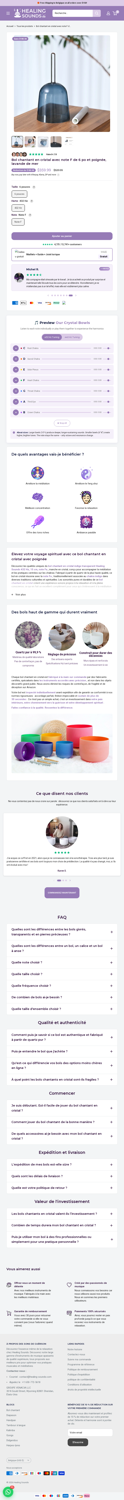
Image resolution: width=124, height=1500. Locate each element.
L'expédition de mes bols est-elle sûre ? (41, 1164)
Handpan (11, 1420)
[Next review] (70, 880)
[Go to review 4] (61, 295)
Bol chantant (13, 1410)
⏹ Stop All (62, 423)
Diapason (11, 1415)
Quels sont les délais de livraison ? (37, 1176)
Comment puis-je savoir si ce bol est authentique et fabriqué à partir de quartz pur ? (57, 1037)
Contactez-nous (76, 1354)
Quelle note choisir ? (26, 962)
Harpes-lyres (13, 1445)
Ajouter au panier (62, 236)
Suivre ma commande (79, 1359)
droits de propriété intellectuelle (84, 1389)
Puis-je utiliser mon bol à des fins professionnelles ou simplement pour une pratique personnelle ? (51, 1239)
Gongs (9, 1435)
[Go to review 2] (55, 295)
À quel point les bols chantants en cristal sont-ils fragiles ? (55, 1079)
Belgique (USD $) (16, 1460)
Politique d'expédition (79, 1374)
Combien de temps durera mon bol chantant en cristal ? (53, 1225)
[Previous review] (54, 880)
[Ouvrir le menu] (8, 13)
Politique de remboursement (83, 1369)
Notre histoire (75, 1349)
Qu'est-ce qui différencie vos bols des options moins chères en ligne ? (56, 1065)
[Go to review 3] (58, 295)
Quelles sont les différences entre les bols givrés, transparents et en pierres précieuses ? (48, 932)
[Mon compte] (108, 13)
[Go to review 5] (64, 295)
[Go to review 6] (66, 295)
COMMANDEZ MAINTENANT (62, 892)
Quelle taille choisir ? (26, 974)
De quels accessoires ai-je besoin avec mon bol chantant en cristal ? (56, 1136)
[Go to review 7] (71, 295)
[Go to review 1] (52, 295)
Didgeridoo (12, 1440)
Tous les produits (25, 26)
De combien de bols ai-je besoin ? (36, 997)
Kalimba (10, 1430)
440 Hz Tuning (72, 337)
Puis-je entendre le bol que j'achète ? (39, 1051)
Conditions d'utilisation (80, 1384)
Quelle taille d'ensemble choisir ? (36, 1009)
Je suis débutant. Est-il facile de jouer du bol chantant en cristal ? (54, 1108)
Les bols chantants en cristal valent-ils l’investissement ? (54, 1214)
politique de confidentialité (81, 1379)
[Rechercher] (97, 13)
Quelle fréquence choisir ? (31, 986)
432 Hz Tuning (52, 337)
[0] (115, 13)
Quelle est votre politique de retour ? (39, 1188)
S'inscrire (77, 1442)
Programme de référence (81, 1364)
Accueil (9, 26)
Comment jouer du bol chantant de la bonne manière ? (52, 1122)
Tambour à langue (16, 1425)
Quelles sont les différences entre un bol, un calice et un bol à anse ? (57, 948)
